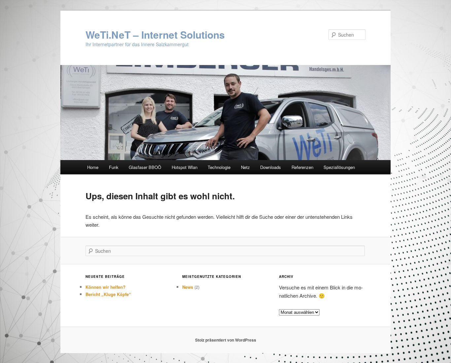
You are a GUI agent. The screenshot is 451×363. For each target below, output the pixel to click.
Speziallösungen (339, 167)
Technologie (219, 167)
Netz (245, 167)
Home (92, 167)
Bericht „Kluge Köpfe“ (108, 294)
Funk (114, 167)
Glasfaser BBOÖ (145, 167)
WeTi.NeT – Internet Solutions (155, 34)
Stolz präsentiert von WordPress (225, 340)
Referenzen (302, 167)
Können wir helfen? (105, 287)
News (187, 287)
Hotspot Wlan (184, 167)
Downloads (270, 167)
